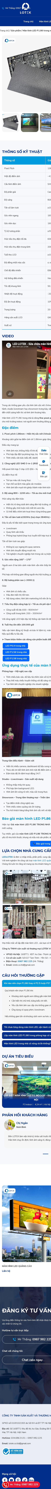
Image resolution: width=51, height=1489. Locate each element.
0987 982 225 (24, 1484)
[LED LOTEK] (25, 8)
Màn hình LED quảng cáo (17, 1266)
